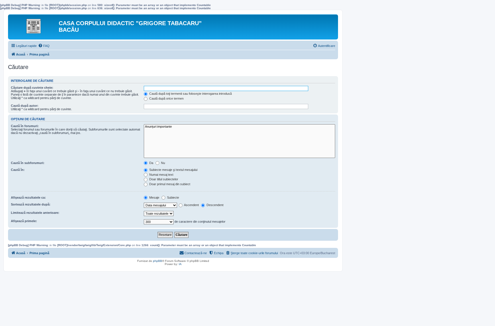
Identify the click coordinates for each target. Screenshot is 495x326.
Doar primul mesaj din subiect (169, 184)
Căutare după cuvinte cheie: (32, 87)
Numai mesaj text (160, 174)
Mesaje (153, 197)
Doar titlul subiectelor (163, 179)
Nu (162, 163)
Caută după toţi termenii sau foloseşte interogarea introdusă (190, 93)
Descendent (214, 205)
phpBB (157, 260)
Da (150, 163)
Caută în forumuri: (25, 126)
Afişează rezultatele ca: (28, 197)
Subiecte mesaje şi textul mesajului (172, 169)
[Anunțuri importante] (239, 127)
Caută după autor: (24, 105)
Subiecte (172, 197)
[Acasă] (34, 24)
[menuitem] (44, 45)
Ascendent (191, 205)
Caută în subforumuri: (27, 163)
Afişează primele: (24, 221)
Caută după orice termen (166, 98)
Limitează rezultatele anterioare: (35, 212)
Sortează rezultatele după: (30, 204)
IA (180, 264)
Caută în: (18, 169)
